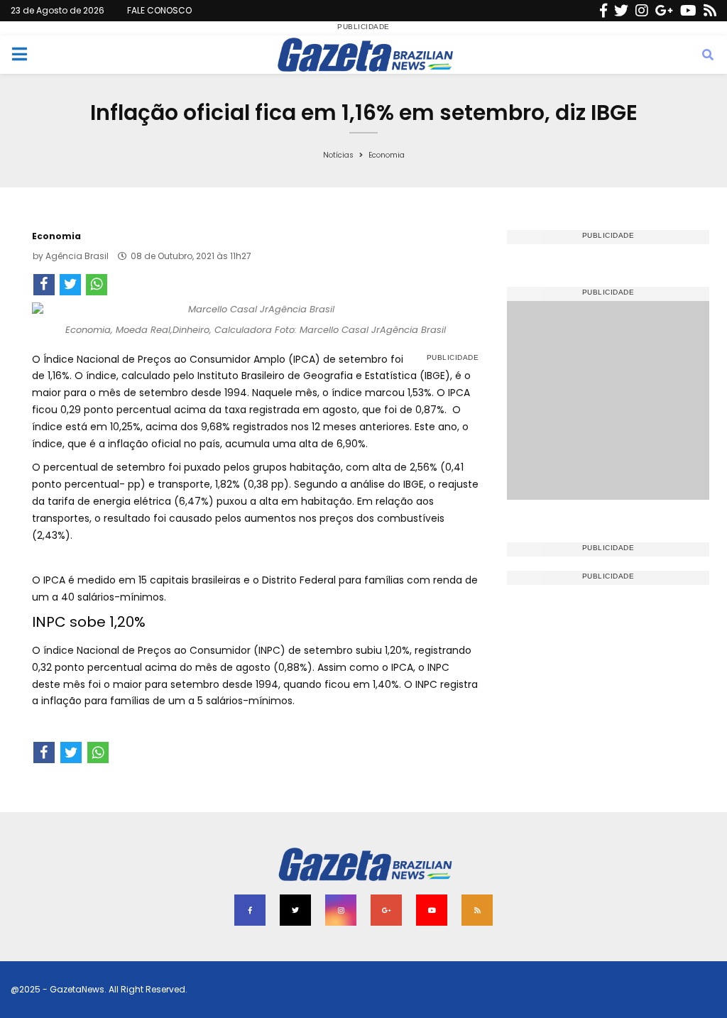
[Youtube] (688, 10)
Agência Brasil (77, 256)
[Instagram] (641, 10)
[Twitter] (621, 10)
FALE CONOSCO (159, 10)
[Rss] (710, 10)
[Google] (664, 10)
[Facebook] (603, 10)
